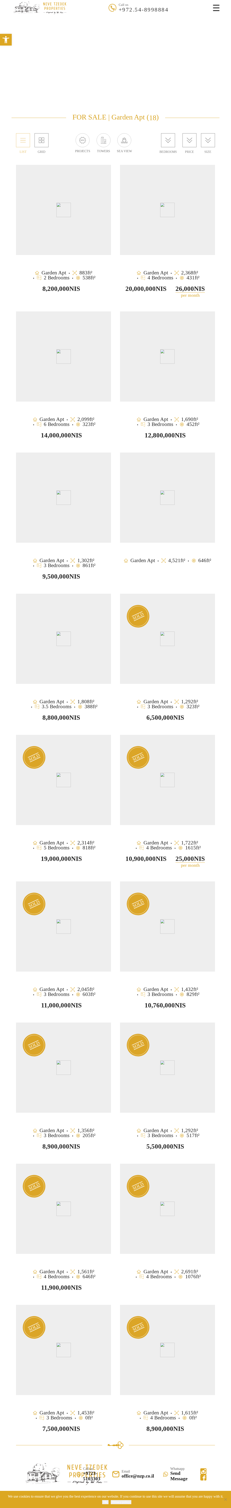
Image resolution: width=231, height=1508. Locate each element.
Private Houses (145, 37)
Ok (105, 1502)
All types (46, 37)
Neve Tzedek (72, 27)
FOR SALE (102, 18)
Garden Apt (118, 37)
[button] (6, 40)
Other (184, 27)
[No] (225, 1499)
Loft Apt (170, 37)
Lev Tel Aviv (120, 27)
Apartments (69, 37)
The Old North (149, 27)
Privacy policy (121, 1502)
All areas (49, 27)
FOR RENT (128, 18)
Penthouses (93, 37)
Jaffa (171, 27)
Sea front (96, 27)
